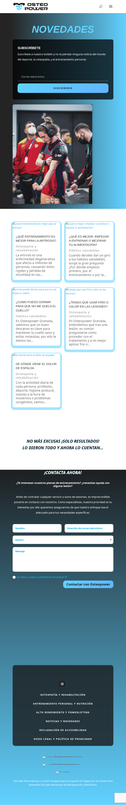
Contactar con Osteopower (88, 584)
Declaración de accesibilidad (63, 730)
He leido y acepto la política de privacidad (40, 577)
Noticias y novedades (63, 721)
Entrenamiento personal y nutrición (63, 703)
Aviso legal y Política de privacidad (63, 738)
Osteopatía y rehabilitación (27, 248)
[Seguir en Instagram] (62, 684)
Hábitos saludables (31, 316)
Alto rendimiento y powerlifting (63, 712)
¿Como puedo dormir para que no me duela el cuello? (36, 306)
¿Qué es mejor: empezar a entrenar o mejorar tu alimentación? (89, 240)
